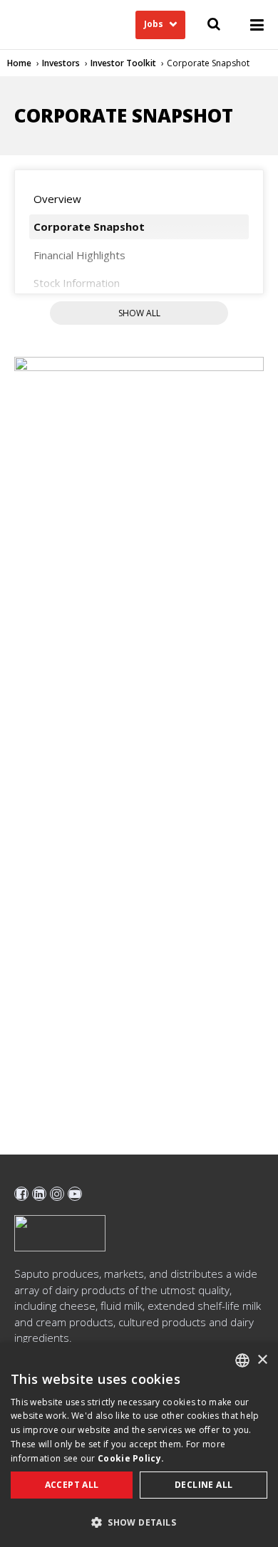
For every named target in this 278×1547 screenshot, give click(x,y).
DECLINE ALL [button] (203, 1485)
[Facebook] (21, 1194)
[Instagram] (57, 1194)
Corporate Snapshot (89, 226)
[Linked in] (39, 1194)
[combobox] (242, 1360)
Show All (139, 313)
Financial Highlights (79, 255)
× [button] (262, 1360)
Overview (57, 199)
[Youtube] (75, 1194)
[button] (139, 1522)
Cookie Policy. (131, 1458)
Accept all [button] (72, 1485)
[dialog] (139, 1445)
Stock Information (77, 283)
